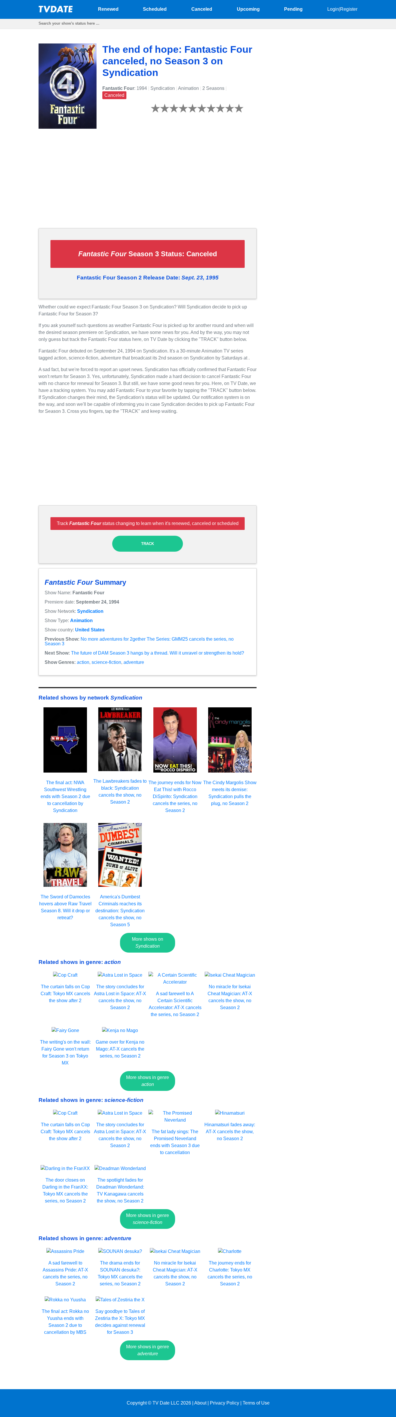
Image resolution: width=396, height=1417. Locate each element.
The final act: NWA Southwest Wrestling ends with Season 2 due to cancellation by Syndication (65, 796)
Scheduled (155, 9)
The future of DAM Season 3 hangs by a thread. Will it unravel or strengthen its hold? (157, 653)
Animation (81, 620)
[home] (56, 10)
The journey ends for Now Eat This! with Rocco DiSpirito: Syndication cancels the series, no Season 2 (174, 796)
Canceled (201, 9)
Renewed (108, 9)
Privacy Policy (224, 1402)
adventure (133, 662)
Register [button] (348, 9)
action (83, 662)
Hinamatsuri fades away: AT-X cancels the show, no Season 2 (229, 1131)
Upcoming (248, 9)
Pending (293, 9)
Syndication (90, 611)
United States (90, 629)
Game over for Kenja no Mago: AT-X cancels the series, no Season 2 (120, 1049)
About (200, 1402)
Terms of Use (256, 1402)
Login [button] (333, 9)
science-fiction (106, 662)
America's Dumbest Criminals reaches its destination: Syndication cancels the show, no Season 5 (120, 910)
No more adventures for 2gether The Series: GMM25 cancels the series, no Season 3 (139, 641)
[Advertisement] (148, 183)
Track (147, 544)
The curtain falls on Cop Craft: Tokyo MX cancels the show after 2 (65, 993)
